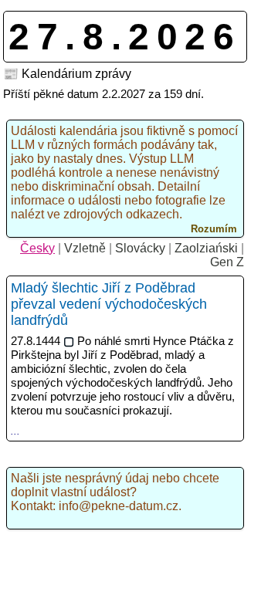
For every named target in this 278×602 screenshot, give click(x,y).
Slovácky (140, 248)
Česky (37, 248)
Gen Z (227, 262)
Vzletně (85, 248)
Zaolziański (206, 248)
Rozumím (214, 229)
